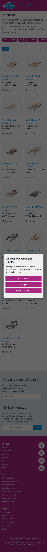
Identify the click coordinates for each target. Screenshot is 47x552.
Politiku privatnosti (33, 269)
